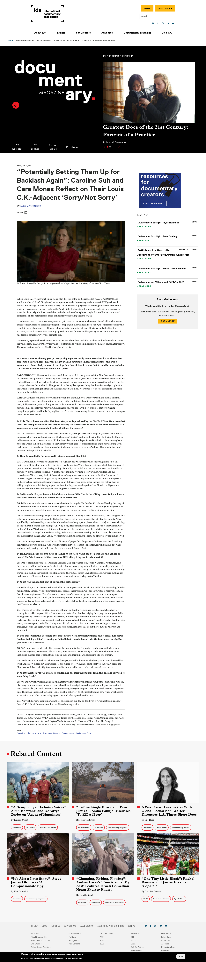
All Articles (17, 147)
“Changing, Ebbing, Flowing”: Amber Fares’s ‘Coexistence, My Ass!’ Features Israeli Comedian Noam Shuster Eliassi (103, 884)
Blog (44, 926)
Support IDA (165, 8)
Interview (21, 733)
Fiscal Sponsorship (39, 937)
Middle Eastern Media (114, 902)
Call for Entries (137, 947)
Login (147, 8)
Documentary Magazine (137, 32)
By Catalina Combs (151, 891)
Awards (135, 934)
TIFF (145, 899)
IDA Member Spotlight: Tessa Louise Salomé (161, 268)
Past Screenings (75, 944)
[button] (15, 105)
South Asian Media (48, 827)
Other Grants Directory (41, 947)
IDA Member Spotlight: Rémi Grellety (157, 236)
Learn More (167, 321)
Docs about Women (51, 733)
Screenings (75, 934)
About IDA (40, 32)
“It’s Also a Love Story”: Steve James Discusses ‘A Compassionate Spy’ (36, 882)
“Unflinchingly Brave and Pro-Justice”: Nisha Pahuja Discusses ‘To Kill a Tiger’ (103, 810)
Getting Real (107, 934)
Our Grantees (36, 944)
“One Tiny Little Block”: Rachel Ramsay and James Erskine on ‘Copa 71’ (168, 882)
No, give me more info (73, 958)
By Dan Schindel (19, 891)
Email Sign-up (86, 926)
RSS (122, 926)
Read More (145, 226)
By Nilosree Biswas (85, 820)
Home (10, 40)
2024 (102, 937)
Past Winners (136, 950)
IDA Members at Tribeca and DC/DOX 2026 (160, 282)
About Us (55, 926)
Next (119, 147)
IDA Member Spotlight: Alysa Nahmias (158, 222)
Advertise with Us (107, 926)
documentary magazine (117, 827)
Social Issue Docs (83, 733)
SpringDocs (73, 940)
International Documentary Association (47, 13)
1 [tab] (107, 147)
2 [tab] (110, 147)
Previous (104, 147)
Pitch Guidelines (168, 947)
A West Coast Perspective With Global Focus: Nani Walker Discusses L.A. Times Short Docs (169, 810)
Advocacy (107, 32)
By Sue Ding (148, 820)
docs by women (34, 733)
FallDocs (72, 937)
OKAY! (181, 956)
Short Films (162, 827)
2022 (102, 940)
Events (61, 32)
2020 (102, 944)
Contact (132, 926)
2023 (133, 940)
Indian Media (83, 827)
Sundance (30, 827)
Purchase (72, 147)
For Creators (83, 32)
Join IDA (167, 32)
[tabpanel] (149, 104)
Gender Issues (68, 733)
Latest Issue (53, 147)
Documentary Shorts (180, 827)
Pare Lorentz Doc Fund (41, 940)
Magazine (166, 934)
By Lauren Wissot (19, 820)
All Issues (35, 147)
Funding (35, 934)
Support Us (70, 926)
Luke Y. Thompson (30, 206)
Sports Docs (179, 899)
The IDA (34, 926)
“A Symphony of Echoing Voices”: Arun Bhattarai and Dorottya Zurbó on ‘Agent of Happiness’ (39, 810)
